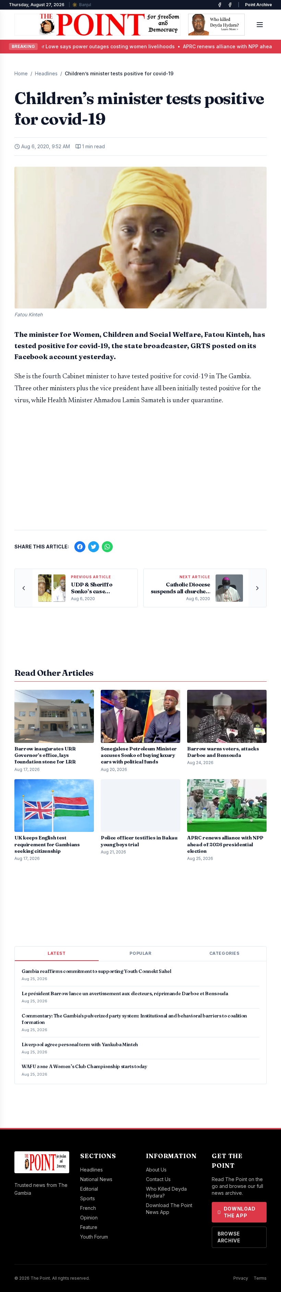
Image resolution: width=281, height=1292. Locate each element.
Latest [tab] (57, 953)
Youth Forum (94, 1237)
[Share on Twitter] (93, 546)
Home (21, 73)
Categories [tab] (224, 953)
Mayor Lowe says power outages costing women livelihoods (89, 46)
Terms (260, 1278)
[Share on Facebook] (79, 546)
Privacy (240, 1278)
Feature (88, 1227)
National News (96, 1179)
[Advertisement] (140, 471)
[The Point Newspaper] (230, 4)
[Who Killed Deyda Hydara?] (216, 25)
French (88, 1208)
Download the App (240, 1212)
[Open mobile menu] (260, 24)
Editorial (89, 1189)
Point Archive (258, 4)
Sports (87, 1198)
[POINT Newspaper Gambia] (219, 4)
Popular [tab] (140, 953)
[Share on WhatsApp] (107, 546)
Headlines (46, 73)
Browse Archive (229, 1237)
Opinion (89, 1217)
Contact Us (158, 1179)
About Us (156, 1170)
